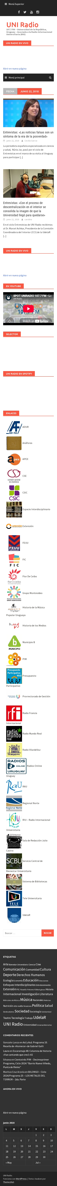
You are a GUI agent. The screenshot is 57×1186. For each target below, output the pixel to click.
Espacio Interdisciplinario (36, 509)
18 (7, 1151)
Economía (18, 980)
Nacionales (38, 1000)
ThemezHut (8, 1182)
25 (7, 1157)
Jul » (37, 1162)
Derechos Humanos (31, 975)
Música (26, 999)
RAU (24, 786)
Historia (49, 989)
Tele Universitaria (32, 898)
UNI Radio (22, 24)
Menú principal (17, 77)
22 (36, 1151)
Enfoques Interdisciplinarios (19, 985)
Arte (6, 964)
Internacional (12, 994)
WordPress (21, 1178)
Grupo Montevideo (32, 593)
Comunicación (14, 969)
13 (22, 1146)
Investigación (30, 994)
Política (38, 1005)
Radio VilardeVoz (31, 749)
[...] (21, 157)
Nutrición (8, 1005)
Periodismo (27, 1006)
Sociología (35, 1011)
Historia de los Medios (34, 625)
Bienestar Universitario (18, 964)
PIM (24, 659)
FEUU (25, 542)
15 (36, 1146)
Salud (48, 1005)
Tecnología (17, 1018)
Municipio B (28, 642)
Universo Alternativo (44, 1025)
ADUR (25, 426)
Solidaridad (46, 1012)
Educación (31, 980)
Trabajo (28, 1018)
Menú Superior (16, 4)
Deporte (9, 974)
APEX (25, 459)
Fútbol (37, 989)
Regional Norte (30, 803)
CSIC (24, 492)
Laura (6, 1050)
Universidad (29, 1024)
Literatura (46, 994)
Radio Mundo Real (32, 733)
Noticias (47, 1000)
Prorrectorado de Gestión (36, 696)
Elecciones (43, 981)
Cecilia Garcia (31, 140)
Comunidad (32, 969)
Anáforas (27, 442)
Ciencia (31, 964)
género (42, 990)
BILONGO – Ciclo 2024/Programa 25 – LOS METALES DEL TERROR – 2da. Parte (24, 1075)
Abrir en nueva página (14, 68)
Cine (38, 964)
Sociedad (22, 1011)
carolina (28, 219)
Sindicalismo (8, 1012)
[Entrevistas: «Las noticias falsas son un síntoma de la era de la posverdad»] (28, 112)
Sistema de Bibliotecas (34, 881)
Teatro (7, 1018)
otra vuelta (18, 1006)
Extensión (27, 526)
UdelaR (26, 915)
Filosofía (23, 989)
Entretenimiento (43, 985)
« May (9, 1162)
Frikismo (30, 989)
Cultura (45, 969)
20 (22, 1151)
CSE (24, 475)
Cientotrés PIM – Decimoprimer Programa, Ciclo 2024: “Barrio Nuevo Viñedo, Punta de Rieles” (27, 1063)
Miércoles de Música (11, 1000)
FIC (24, 559)
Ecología (8, 980)
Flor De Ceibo (29, 576)
